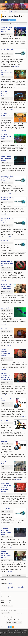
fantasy (18, 587)
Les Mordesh (5, 308)
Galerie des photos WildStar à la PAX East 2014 (6, 29)
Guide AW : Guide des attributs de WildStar (6, 158)
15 (3, 293)
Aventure (10, 586)
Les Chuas (4, 329)
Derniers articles (5, 11)
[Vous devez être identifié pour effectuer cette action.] (8, 613)
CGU (25, 630)
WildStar (4, 6)
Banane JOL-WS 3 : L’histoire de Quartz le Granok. (7, 178)
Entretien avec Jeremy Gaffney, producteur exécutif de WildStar (6, 487)
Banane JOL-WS (6, 240)
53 (3, 468)
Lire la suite (13, 45)
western (13, 589)
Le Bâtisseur (5, 420)
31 (3, 405)
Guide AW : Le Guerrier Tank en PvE (6, 94)
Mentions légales (19, 630)
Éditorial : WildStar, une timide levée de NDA (7, 263)
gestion (14, 586)
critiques (22, 617)
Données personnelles (13, 632)
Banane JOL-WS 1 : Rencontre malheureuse (7, 221)
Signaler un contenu (22, 632)
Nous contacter (7, 634)
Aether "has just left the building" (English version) (6, 286)
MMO (9, 587)
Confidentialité (3, 632)
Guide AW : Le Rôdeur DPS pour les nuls (6, 136)
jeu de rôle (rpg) (20, 586)
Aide (2, 634)
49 (3, 269)
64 (3, 360)
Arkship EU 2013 (6, 509)
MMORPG (13, 587)
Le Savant (4, 441)
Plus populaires (14, 11)
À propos (12, 630)
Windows (10, 583)
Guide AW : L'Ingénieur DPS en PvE (6, 72)
